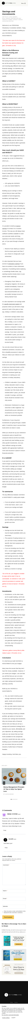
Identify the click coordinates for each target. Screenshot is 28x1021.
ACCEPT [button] (13, 1017)
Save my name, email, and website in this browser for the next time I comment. (14, 911)
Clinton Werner (12, 16)
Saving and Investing (8, 21)
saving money (18, 538)
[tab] (12, 799)
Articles (16, 1002)
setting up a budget (16, 469)
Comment (6, 865)
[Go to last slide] (4, 783)
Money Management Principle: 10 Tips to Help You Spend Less (14, 789)
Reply (4, 830)
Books (11, 1002)
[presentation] (14, 776)
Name (5, 891)
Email (5, 898)
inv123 (11, 839)
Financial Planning (7, 19)
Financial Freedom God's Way (13, 18)
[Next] (24, 783)
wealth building (13, 597)
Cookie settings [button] (6, 1017)
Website (5, 906)
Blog (3, 18)
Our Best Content (18, 19)
